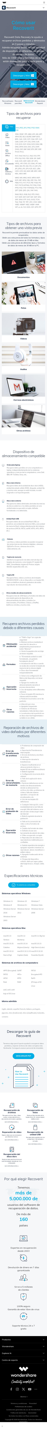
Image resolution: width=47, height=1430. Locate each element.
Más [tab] (11, 181)
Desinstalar (32, 1413)
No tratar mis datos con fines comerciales (23, 1416)
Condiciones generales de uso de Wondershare (23, 1410)
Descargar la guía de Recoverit (23, 1033)
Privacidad (33, 1403)
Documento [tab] (9, 164)
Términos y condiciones (19, 1403)
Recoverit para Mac (18, 102)
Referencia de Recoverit (29, 102)
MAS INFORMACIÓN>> (12, 1122)
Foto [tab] (11, 127)
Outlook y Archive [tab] (8, 173)
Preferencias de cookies (23, 1406)
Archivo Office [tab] (8, 154)
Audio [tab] (7, 145)
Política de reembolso (18, 1413)
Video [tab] (7, 137)
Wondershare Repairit (40, 102)
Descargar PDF (23, 1056)
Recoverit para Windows (7, 102)
